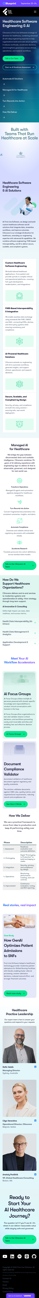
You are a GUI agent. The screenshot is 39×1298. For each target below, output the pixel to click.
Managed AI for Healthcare (15, 90)
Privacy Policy (32, 1272)
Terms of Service (9, 1275)
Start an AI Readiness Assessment (18, 67)
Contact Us (7, 1278)
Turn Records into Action (14, 101)
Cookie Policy (8, 1292)
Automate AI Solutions (13, 78)
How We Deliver (10, 112)
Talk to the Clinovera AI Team (15, 565)
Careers (6, 1282)
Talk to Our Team (11, 58)
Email (5, 1285)
